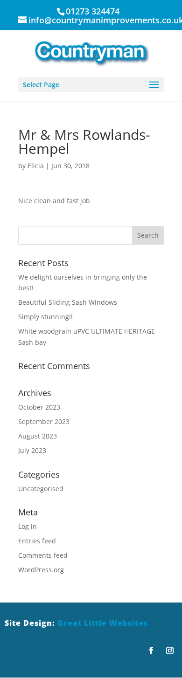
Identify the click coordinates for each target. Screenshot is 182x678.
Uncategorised (40, 488)
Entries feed (37, 540)
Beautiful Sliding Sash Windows (67, 302)
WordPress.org (41, 569)
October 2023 (39, 407)
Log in (27, 526)
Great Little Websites (102, 623)
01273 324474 (92, 11)
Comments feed (43, 555)
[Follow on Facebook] (151, 650)
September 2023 (44, 421)
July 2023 (32, 450)
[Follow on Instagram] (169, 650)
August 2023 (37, 435)
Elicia (36, 165)
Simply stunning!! (45, 316)
